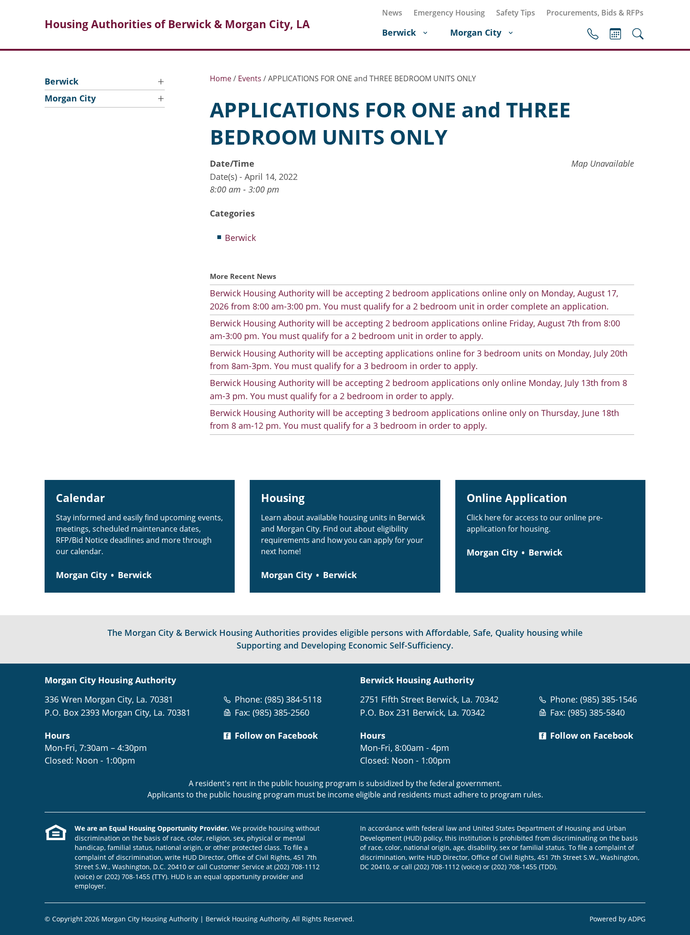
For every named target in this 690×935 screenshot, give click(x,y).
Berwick (399, 32)
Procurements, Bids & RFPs (595, 13)
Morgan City (475, 32)
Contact (592, 33)
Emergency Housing (449, 13)
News (392, 13)
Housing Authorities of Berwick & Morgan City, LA (177, 24)
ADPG (636, 918)
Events (615, 33)
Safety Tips (515, 13)
